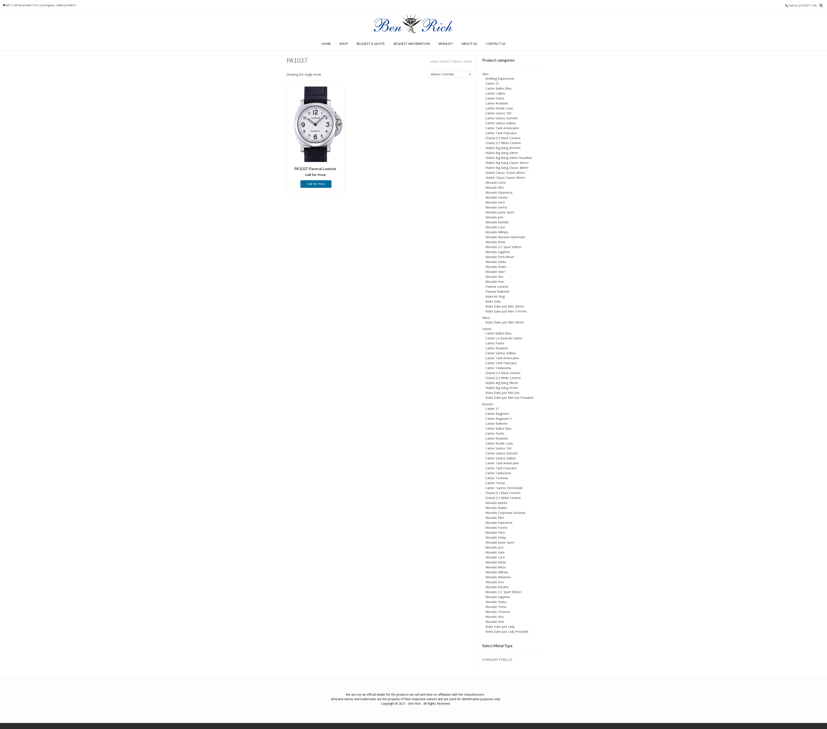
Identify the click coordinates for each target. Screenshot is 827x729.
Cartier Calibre (495, 93)
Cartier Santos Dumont (501, 118)
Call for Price (316, 184)
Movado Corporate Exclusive (505, 513)
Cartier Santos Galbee (500, 123)
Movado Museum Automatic (505, 237)
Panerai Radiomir (497, 291)
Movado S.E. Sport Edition (503, 247)
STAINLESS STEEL (495, 659)
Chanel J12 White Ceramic (503, 143)
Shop (343, 43)
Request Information (411, 43)
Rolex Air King (495, 296)
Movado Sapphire (497, 252)
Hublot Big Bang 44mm (501, 153)
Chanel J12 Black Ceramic (503, 138)
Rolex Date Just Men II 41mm (506, 311)
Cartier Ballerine (496, 423)
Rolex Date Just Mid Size (502, 393)
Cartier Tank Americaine (502, 128)
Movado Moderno (498, 577)
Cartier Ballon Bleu (498, 88)
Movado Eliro (494, 187)
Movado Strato (496, 267)
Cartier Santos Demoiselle (504, 488)
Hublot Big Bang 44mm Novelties (508, 158)
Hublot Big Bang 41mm (501, 388)
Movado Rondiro (497, 587)
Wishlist (445, 43)
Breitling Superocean (499, 78)
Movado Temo (495, 607)
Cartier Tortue (495, 483)
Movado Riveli (495, 242)
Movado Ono (494, 582)
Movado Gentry (496, 207)
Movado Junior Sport (499, 212)
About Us (469, 43)
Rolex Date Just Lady (500, 627)
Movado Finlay (495, 537)
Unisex (486, 329)
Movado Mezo (495, 567)
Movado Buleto (496, 508)
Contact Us (495, 43)
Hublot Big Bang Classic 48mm (507, 168)
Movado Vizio (494, 622)
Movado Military (496, 232)
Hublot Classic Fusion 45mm (505, 178)
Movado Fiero (495, 202)
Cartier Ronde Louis (499, 108)
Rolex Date (493, 301)
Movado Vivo (494, 282)
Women (487, 404)
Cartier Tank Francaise (501, 133)
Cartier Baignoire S (498, 419)
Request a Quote (370, 43)
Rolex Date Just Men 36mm (504, 306)
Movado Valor (495, 272)
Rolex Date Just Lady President (507, 632)
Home (326, 43)
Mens (486, 318)
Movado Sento (495, 262)
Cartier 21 (492, 83)
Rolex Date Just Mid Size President (509, 398)
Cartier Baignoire (497, 414)
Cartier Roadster (496, 103)
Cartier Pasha (494, 98)
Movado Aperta (496, 503)
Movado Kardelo (497, 222)
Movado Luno (495, 227)
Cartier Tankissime (498, 368)
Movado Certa (495, 182)
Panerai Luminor (496, 286)
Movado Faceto (496, 197)
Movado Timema (497, 612)
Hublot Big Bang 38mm (501, 383)
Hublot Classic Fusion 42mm (505, 173)
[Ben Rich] (413, 23)
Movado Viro (494, 277)
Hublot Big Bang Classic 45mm (507, 163)
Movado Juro (494, 217)
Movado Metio (495, 562)
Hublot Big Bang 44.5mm (503, 148)
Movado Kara (494, 552)
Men (485, 74)
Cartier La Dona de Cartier (503, 338)
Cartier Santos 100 (498, 113)
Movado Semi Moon (499, 257)
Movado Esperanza (498, 192)
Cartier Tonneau (496, 478)
